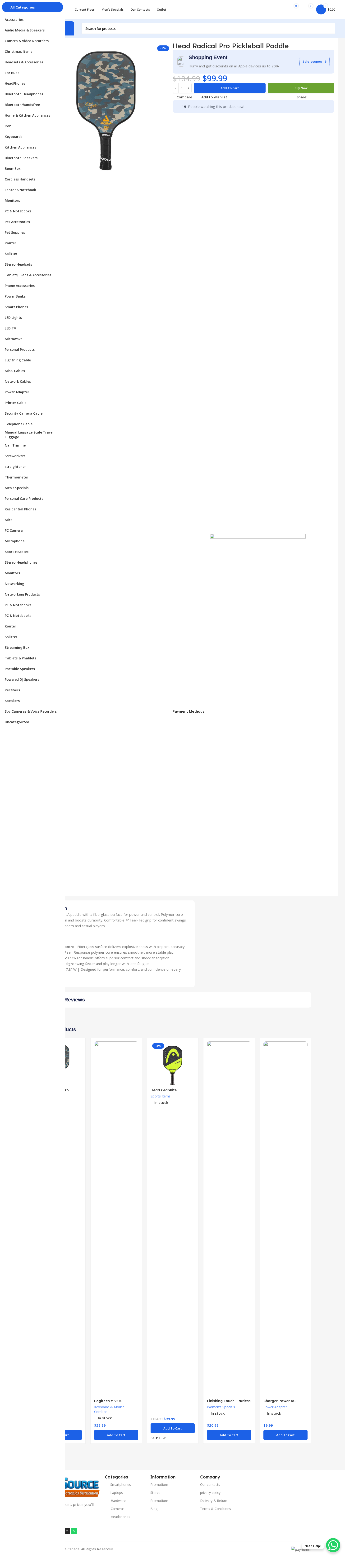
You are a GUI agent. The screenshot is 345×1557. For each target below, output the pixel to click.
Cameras (117, 1508)
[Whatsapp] (74, 1531)
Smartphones (120, 1484)
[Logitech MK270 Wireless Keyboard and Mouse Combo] (116, 1218)
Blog (153, 1508)
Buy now (301, 88)
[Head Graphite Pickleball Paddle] (173, 1063)
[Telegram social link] (333, 97)
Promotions (159, 1484)
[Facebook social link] (310, 97)
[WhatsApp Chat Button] (333, 1545)
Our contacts (210, 1484)
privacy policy (210, 1492)
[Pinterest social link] (321, 97)
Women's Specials (221, 1407)
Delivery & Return (213, 1500)
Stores (155, 1492)
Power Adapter (275, 1407)
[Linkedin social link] (327, 97)
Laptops (116, 1492)
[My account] (277, 9)
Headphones (120, 1516)
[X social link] (316, 97)
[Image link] (67, 1486)
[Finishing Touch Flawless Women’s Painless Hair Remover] (229, 1218)
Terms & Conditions (215, 1508)
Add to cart (230, 88)
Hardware (118, 1500)
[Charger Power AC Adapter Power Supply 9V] (285, 1218)
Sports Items (160, 1096)
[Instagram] (67, 1531)
